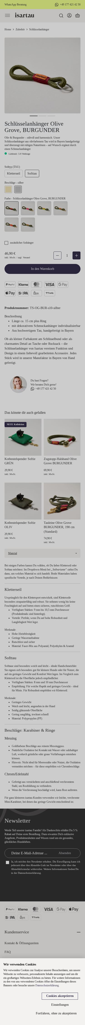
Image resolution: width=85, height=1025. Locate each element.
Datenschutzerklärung (47, 985)
